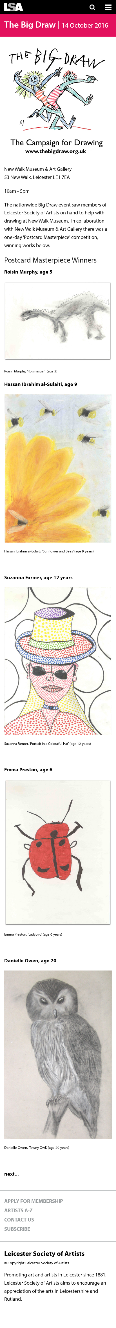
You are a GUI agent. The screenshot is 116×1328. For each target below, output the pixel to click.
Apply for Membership (33, 1201)
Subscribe (17, 1228)
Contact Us (19, 1219)
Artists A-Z (18, 1210)
